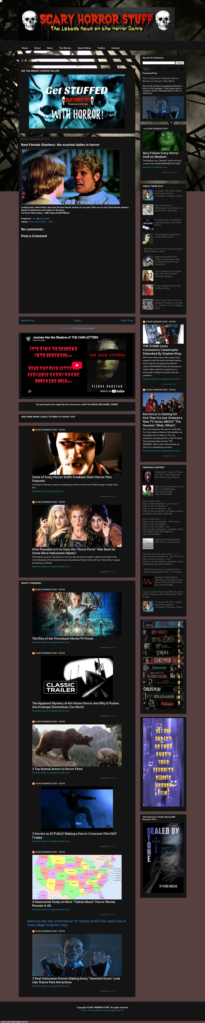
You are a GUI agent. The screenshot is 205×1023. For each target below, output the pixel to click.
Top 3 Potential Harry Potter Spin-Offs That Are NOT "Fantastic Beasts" (168, 274)
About (37, 48)
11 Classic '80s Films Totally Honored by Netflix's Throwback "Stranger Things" (169, 193)
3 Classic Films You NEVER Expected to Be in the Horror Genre (168, 222)
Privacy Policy (105, 1010)
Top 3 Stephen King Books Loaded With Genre (167, 235)
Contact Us (119, 1010)
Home (25, 48)
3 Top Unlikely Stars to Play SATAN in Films (168, 286)
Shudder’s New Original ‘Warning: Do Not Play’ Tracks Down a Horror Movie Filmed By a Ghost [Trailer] (169, 581)
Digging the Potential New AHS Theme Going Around (167, 540)
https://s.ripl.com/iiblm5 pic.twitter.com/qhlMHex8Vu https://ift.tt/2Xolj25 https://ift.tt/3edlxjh (169, 490)
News (50, 48)
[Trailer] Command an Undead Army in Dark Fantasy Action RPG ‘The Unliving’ (163, 570)
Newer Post (27, 320)
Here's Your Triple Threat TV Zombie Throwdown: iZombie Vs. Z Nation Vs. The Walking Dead (169, 304)
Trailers (101, 48)
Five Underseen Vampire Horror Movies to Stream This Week (161, 79)
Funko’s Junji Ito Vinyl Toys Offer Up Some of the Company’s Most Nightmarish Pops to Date (163, 594)
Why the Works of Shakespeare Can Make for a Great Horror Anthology (169, 208)
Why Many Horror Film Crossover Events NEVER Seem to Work (163, 250)
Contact (116, 48)
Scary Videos (84, 48)
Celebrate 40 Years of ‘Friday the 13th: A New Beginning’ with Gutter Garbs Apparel (169, 474)
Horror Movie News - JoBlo (41, 222)
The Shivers (65, 48)
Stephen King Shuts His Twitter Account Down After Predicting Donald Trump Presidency (167, 260)
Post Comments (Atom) (83, 328)
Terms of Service (89, 1010)
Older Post (127, 320)
